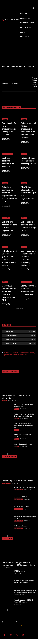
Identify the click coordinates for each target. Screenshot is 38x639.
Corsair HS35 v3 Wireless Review (24, 487)
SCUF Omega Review (20, 526)
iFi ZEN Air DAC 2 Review (21, 506)
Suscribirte (31, 343)
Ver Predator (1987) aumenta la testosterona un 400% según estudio (18, 564)
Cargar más (18, 308)
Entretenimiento (7, 154)
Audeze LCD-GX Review (21, 497)
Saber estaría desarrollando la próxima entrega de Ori (28, 226)
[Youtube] (22, 635)
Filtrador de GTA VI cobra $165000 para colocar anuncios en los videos (9, 258)
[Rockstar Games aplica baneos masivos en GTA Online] (7, 583)
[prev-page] (3, 454)
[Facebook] (4, 635)
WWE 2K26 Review (19, 571)
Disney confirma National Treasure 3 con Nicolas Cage (28, 290)
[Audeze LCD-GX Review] (15, 78)
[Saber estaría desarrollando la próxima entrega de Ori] (28, 214)
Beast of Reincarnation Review (23, 444)
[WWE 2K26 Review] (7, 573)
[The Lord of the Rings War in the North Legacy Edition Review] (7, 416)
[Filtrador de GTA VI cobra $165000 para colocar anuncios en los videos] (9, 244)
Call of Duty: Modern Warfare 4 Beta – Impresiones (9, 226)
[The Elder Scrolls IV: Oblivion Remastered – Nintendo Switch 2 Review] (7, 426)
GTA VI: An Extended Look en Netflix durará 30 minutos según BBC (9, 293)
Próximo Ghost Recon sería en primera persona (28, 161)
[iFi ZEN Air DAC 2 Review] (7, 509)
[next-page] (6, 454)
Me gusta (32, 331)
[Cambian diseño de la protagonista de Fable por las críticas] (9, 116)
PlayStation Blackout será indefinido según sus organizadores (28, 193)
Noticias (5, 119)
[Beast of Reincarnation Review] (7, 446)
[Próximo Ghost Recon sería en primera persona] (28, 151)
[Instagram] (10, 635)
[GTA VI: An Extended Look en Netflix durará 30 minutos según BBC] (9, 278)
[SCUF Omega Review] (7, 528)
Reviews (5, 400)
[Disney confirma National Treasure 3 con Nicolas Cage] (28, 278)
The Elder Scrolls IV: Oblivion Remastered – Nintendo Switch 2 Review (24, 425)
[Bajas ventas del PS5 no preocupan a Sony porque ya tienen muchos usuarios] (28, 116)
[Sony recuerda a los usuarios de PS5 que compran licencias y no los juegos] (28, 244)
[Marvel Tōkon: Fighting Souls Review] (7, 437)
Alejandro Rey (6, 138)
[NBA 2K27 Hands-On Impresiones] (19, 56)
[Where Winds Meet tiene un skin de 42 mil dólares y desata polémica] (7, 593)
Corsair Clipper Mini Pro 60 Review (17, 481)
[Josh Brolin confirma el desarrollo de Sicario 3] (9, 151)
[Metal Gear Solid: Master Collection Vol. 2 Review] (19, 384)
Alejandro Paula (6, 234)
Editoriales (6, 218)
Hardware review (7, 483)
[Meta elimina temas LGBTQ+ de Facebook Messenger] (7, 602)
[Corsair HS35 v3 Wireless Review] (7, 489)
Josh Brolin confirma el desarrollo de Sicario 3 (8, 162)
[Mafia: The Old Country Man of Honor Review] (7, 407)
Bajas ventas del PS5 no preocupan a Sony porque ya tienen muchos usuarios (28, 130)
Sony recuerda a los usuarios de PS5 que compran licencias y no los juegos (28, 258)
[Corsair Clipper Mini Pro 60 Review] (19, 469)
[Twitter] (16, 635)
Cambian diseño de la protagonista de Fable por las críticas (9, 129)
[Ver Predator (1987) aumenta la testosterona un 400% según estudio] (19, 551)
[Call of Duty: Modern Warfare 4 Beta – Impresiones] (9, 214)
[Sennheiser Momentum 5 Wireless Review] (7, 519)
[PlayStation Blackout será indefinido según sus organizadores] (28, 180)
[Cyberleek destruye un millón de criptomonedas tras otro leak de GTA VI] (9, 180)
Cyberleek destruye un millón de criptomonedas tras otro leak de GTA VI (9, 194)
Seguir (32, 335)
